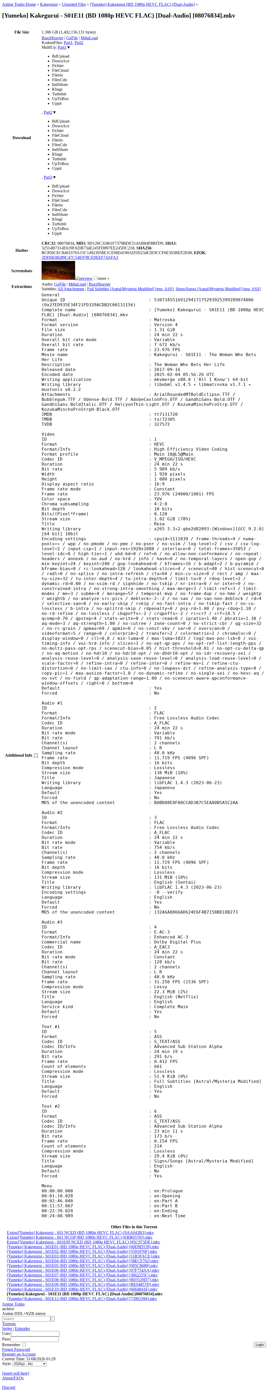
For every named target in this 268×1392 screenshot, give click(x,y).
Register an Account (19, 1354)
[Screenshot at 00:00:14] (58, 278)
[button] (95, 278)
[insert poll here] (15, 1373)
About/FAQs (13, 1378)
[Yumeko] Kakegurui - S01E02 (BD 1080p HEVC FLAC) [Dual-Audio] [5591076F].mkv (82, 1251)
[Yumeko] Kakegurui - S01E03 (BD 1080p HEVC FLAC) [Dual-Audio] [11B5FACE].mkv (83, 1256)
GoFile (72, 38)
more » (103, 278)
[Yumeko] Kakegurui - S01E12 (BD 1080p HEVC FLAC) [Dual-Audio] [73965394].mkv (82, 1298)
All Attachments (71, 289)
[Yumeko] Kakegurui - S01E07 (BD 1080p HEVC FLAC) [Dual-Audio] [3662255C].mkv (82, 1275)
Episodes (22, 1328)
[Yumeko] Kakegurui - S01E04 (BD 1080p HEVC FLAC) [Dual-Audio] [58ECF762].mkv (83, 1261)
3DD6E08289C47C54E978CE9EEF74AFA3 (80, 257)
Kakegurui (49, 4)
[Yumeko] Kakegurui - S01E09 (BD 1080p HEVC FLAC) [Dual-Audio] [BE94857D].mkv (83, 1284)
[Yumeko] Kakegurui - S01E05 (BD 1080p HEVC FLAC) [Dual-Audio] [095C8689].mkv (82, 1265)
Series (7, 1328)
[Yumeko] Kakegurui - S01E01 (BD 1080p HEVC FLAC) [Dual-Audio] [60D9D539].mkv (83, 1246)
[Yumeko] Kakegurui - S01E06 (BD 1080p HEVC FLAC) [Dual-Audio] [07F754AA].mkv (83, 1270)
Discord (8, 1387)
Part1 (68, 42)
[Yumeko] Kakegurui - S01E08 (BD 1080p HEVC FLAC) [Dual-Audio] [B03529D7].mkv (83, 1280)
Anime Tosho (13, 1304)
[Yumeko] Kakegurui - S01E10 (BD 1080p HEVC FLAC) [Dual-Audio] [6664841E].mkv (82, 1289)
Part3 (48, 177)
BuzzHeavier (52, 38)
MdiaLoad (89, 38)
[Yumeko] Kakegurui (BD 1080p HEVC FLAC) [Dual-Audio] (142, 4)
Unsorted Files (74, 4)
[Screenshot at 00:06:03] (84, 278)
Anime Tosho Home (19, 4)
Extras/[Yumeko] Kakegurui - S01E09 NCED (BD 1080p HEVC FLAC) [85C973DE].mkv (83, 1242)
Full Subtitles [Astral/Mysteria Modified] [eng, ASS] (130, 289)
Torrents (9, 1324)
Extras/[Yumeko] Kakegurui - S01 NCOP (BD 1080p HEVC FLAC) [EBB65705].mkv (80, 1237)
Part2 (79, 42)
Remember (11, 1344)
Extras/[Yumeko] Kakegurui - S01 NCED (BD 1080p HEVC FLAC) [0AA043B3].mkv (80, 1232)
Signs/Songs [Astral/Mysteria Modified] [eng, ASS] (218, 289)
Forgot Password (16, 1349)
